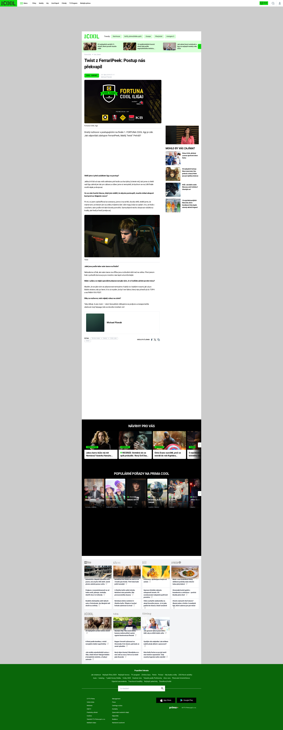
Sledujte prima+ (85, 3)
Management (116, 699)
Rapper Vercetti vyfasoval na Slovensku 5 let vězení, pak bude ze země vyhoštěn (127, 644)
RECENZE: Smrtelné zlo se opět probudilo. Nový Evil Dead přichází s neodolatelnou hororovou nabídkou (134, 454)
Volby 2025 (127, 678)
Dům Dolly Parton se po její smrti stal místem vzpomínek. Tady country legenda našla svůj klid (155, 654)
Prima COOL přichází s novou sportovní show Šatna (190, 155)
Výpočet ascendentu (119, 681)
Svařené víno (137, 678)
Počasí (160, 675)
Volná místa (90, 702)
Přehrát (90, 497)
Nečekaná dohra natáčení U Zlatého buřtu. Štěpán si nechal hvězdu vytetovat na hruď (126, 603)
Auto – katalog (98, 678)
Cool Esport (55, 3)
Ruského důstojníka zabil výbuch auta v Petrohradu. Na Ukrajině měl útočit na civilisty (98, 603)
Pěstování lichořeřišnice (181, 678)
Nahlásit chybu (91, 722)
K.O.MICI (173, 500)
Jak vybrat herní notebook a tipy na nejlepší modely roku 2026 (187, 46)
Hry (47, 3)
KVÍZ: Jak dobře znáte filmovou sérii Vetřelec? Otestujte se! (190, 187)
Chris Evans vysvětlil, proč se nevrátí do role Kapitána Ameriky (168, 454)
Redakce (115, 719)
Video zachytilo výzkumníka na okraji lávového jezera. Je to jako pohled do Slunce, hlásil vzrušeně (155, 603)
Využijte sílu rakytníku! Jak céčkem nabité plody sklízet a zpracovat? (156, 643)
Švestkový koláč (165, 681)
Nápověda (115, 716)
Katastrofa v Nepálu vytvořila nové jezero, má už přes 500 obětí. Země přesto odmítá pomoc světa (98, 581)
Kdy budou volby (171, 675)
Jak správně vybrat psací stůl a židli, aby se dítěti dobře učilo (154, 632)
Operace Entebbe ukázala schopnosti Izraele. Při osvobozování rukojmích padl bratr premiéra (156, 593)
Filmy (34, 3)
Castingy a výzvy (117, 705)
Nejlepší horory (123, 675)
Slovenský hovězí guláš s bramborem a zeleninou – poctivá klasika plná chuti (184, 592)
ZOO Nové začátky (185, 675)
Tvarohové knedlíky (135, 681)
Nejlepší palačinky (151, 681)
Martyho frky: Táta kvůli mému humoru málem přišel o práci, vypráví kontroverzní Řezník (125, 633)
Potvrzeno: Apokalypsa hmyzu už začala (155, 580)
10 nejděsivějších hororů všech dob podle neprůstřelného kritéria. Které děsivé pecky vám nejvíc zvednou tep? (146, 48)
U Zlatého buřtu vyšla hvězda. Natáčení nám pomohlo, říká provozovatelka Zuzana (125, 592)
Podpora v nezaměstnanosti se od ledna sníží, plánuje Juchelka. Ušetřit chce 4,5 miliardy (97, 592)
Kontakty (115, 709)
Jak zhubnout (96, 675)
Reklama (89, 705)
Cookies (89, 716)
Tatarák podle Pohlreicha (152, 678)
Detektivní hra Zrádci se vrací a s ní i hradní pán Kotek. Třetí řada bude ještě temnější (127, 581)
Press (114, 702)
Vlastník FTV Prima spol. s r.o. (96, 719)
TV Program (73, 3)
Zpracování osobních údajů (120, 712)
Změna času (146, 675)
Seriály (41, 3)
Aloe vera (166, 678)
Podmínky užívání (92, 712)
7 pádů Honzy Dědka (113, 678)
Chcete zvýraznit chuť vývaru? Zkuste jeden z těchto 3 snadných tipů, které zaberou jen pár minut (184, 603)
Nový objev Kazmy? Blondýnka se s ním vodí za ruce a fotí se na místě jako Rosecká (127, 654)
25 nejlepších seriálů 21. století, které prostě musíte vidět (107, 46)
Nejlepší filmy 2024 (109, 675)
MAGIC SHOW (133, 500)
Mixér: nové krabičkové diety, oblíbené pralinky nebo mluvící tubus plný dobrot (183, 581)
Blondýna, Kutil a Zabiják (155, 501)
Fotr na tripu (111, 500)
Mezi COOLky (90, 500)
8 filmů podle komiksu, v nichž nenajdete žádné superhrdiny (96, 643)
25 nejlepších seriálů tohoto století (98, 631)
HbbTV (89, 709)
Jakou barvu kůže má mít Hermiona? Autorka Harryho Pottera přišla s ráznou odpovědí (98, 454)
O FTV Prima (91, 699)
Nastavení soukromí (118, 722)
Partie (154, 675)
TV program (135, 675)
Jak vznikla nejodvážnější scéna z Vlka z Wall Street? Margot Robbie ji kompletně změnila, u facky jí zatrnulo (97, 655)
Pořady (64, 3)
